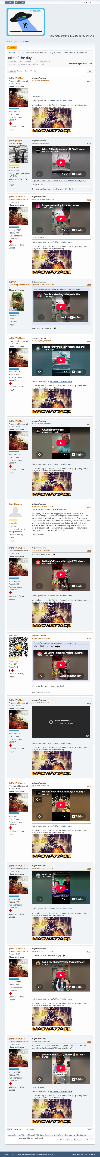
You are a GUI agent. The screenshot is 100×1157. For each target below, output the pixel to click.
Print (90, 71)
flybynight (16, 140)
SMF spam (23, 1138)
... (27, 71)
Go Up (9, 1129)
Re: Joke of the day (39, 78)
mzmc (14, 635)
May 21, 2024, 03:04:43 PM (40, 81)
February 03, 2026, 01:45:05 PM (42, 868)
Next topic (87, 64)
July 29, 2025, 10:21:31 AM (40, 786)
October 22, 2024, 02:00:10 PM (42, 424)
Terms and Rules (81, 1154)
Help (73, 1154)
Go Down (11, 71)
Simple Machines (22, 1154)
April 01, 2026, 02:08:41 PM (41, 1041)
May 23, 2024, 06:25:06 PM (40, 143)
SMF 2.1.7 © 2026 (10, 1154)
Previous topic (75, 64)
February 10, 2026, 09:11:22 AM (42, 951)
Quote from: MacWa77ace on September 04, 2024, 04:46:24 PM (57, 289)
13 (30, 71)
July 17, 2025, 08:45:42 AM (40, 703)
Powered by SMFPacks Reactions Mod (41, 1154)
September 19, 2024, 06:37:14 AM (43, 284)
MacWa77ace (18, 78)
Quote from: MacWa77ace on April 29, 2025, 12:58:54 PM (55, 643)
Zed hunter (17, 504)
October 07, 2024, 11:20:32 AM (42, 341)
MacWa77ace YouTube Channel (61, 101)
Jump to (58, 1140)
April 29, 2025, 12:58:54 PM (41, 550)
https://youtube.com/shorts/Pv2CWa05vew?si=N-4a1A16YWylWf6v (59, 180)
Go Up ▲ (92, 1154)
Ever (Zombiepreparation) (19, 284)
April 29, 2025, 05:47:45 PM (41, 638)
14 (32, 71)
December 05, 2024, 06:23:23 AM (43, 507)
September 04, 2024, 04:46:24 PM (43, 199)
